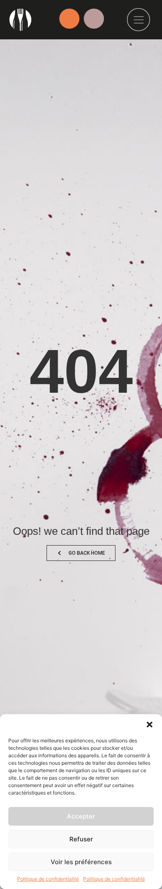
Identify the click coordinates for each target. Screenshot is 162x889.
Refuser (81, 839)
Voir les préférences (81, 862)
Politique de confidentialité (48, 879)
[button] (149, 724)
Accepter (81, 816)
